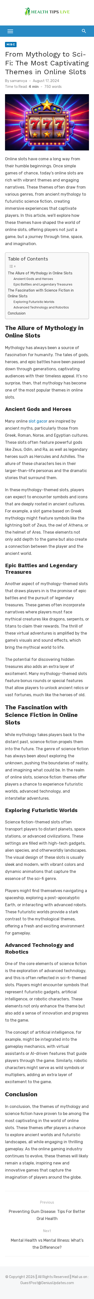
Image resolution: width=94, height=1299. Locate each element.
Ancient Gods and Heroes (33, 279)
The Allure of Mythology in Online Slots (40, 273)
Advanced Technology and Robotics (41, 307)
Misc (11, 44)
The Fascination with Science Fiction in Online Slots (41, 293)
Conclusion (17, 313)
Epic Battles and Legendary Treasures (43, 284)
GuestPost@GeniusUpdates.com (47, 1283)
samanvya (18, 81)
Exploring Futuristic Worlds (34, 302)
